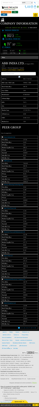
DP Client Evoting (6, 348)
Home (7, 27)
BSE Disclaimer (23, 345)
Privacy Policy (25, 334)
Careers (17, 332)
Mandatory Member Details (19, 343)
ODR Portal (4, 345)
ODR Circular (13, 345)
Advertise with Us (6, 334)
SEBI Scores (32, 343)
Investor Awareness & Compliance (23, 340)
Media (11, 332)
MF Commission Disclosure (21, 337)
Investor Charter (6, 343)
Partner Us (25, 332)
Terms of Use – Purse (7, 340)
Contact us (16, 334)
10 (35, 328)
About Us (4, 332)
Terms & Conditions (7, 337)
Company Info (16, 27)
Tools (25, 27)
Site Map (15, 348)
